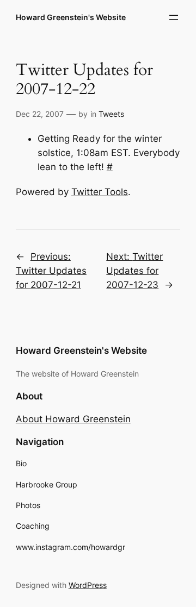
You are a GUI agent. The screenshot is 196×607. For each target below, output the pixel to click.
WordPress (88, 585)
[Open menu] (173, 17)
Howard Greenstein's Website (71, 17)
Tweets (111, 113)
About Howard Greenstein (73, 419)
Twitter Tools (99, 191)
